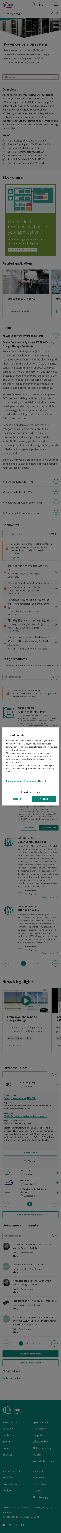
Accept (44, 799)
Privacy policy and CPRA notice (20, 781)
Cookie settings (30, 792)
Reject (17, 799)
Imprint (42, 781)
